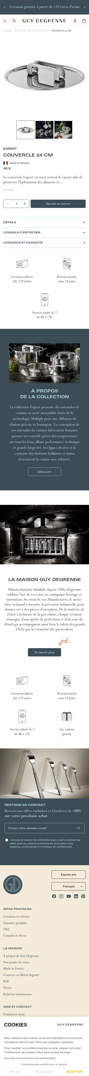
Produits (19, 30)
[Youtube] (68, 896)
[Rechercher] (14, 20)
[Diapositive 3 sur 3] (63, 130)
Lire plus (8, 189)
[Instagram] (61, 896)
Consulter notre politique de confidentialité (29, 1058)
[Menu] (5, 20)
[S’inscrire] (78, 828)
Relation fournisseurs (17, 994)
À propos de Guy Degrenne (21, 956)
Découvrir (44, 472)
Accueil (7, 30)
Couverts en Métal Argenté (21, 975)
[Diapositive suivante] (84, 7)
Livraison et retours (16, 917)
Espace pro (68, 874)
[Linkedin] (75, 896)
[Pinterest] (83, 896)
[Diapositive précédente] (4, 7)
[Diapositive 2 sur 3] (44, 130)
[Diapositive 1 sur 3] (26, 130)
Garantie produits (15, 923)
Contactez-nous (14, 1015)
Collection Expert (38, 30)
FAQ (6, 930)
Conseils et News (14, 936)
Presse (7, 988)
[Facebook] (54, 896)
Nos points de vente (16, 963)
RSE (6, 982)
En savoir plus (44, 652)
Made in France (13, 969)
